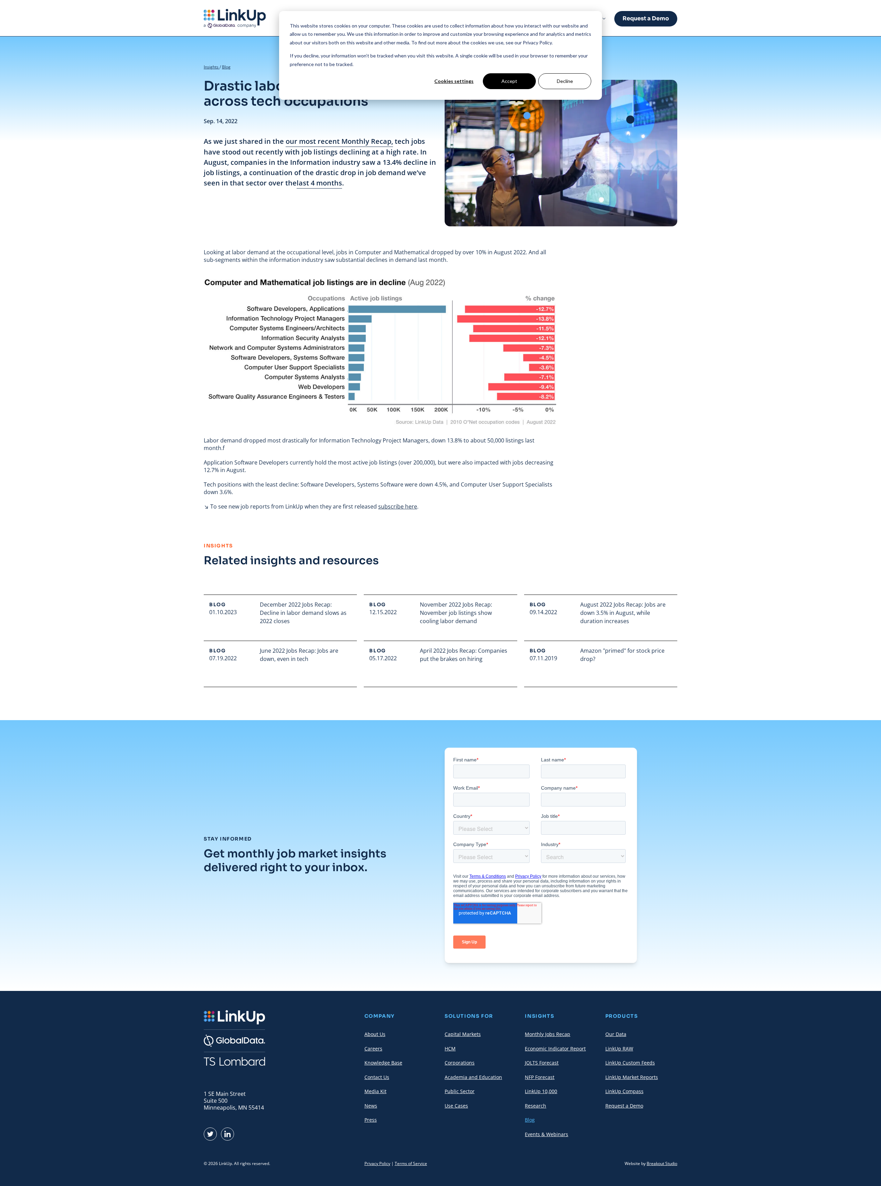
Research (535, 1105)
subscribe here (397, 506)
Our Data (615, 1034)
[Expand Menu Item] (604, 18)
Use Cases (456, 1105)
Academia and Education (473, 1077)
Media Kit (375, 1091)
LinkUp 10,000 (541, 1091)
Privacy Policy (377, 1163)
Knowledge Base (383, 1062)
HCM (450, 1048)
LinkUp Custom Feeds (630, 1062)
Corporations (460, 1062)
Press (370, 1119)
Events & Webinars (546, 1134)
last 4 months (319, 183)
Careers (373, 1048)
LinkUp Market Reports (631, 1077)
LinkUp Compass (624, 1091)
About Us (374, 1034)
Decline (565, 81)
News (370, 1105)
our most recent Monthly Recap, (339, 141)
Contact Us (376, 1077)
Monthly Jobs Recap (547, 1034)
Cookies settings (454, 81)
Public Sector (460, 1091)
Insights (212, 67)
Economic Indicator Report (555, 1048)
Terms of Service (411, 1163)
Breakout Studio (662, 1163)
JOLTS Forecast (542, 1062)
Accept (509, 81)
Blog (226, 67)
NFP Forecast (539, 1077)
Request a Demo (646, 18)
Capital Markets (463, 1034)
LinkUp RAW (619, 1048)
